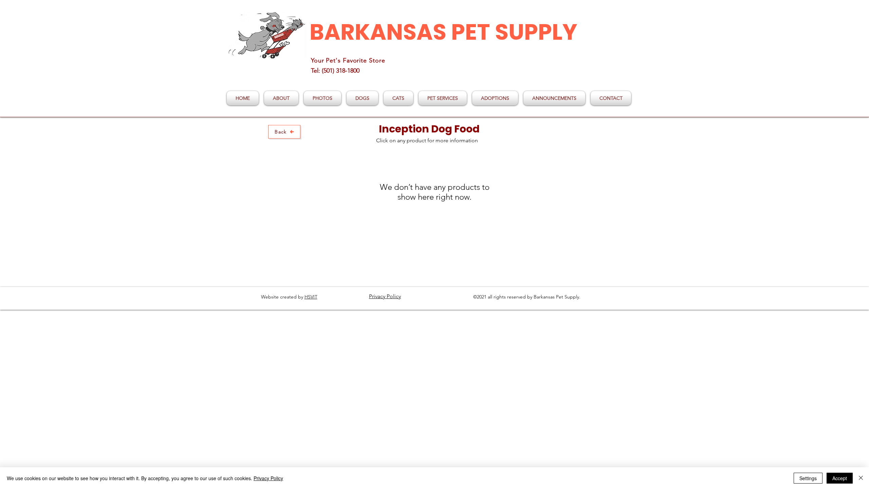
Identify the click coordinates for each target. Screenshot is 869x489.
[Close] (861, 478)
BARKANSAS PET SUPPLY (443, 32)
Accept (839, 478)
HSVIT (310, 297)
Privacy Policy (268, 478)
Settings (808, 478)
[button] (362, 98)
